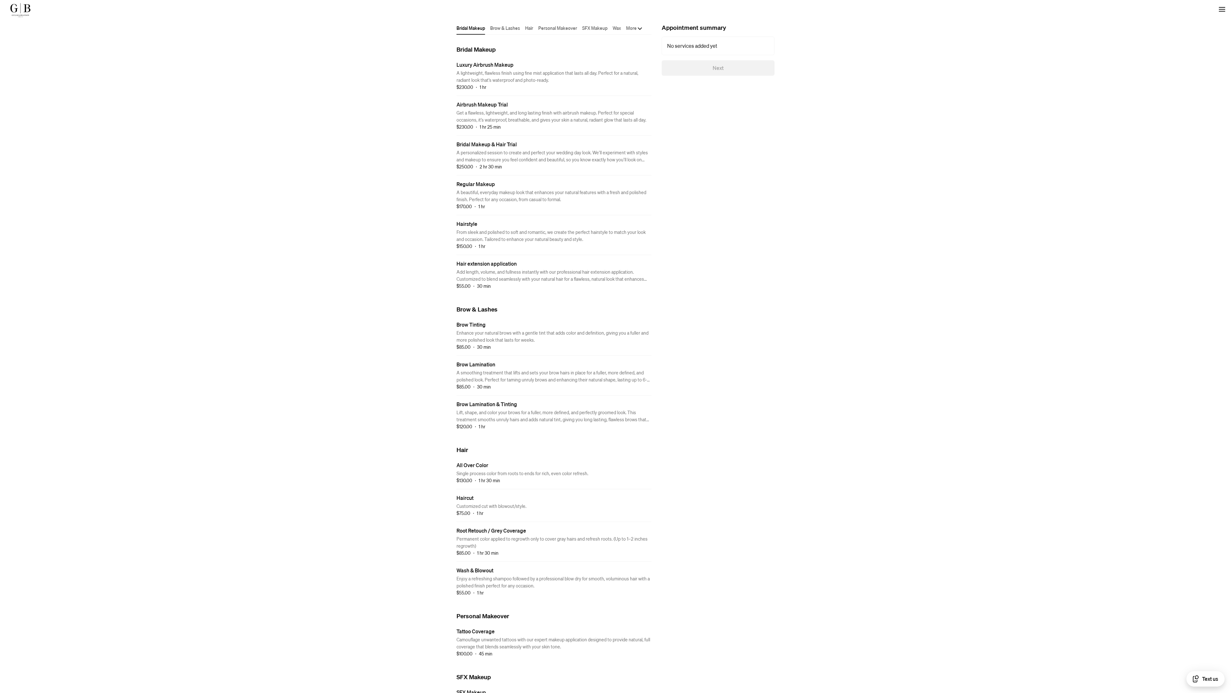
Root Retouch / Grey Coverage (491, 530)
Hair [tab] (529, 28)
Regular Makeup (475, 184)
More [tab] (631, 28)
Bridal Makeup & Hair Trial (486, 144)
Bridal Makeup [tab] (470, 28)
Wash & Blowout (474, 570)
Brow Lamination (475, 364)
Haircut (464, 497)
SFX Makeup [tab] (594, 28)
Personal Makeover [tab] (557, 28)
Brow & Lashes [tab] (505, 28)
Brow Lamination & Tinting (486, 404)
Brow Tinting (471, 324)
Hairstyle (466, 223)
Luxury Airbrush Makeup (485, 64)
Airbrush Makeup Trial (482, 104)
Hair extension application (486, 263)
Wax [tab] (617, 28)
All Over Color (472, 465)
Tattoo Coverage (475, 631)
